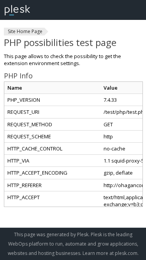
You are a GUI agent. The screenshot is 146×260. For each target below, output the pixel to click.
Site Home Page (25, 31)
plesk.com (126, 253)
